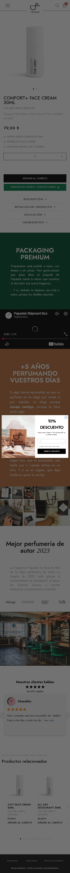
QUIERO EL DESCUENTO (52, 451)
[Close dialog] (66, 417)
